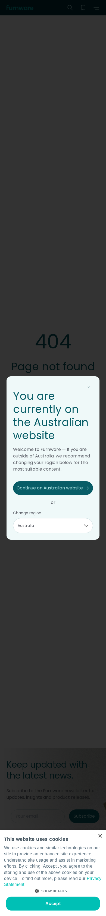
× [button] (100, 836)
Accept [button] (53, 903)
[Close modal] (88, 387)
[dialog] (53, 873)
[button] (53, 891)
